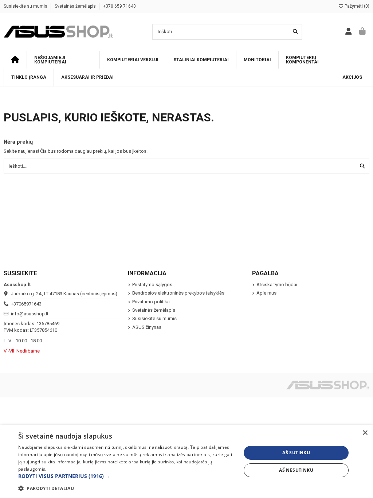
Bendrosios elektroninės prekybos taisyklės (178, 293)
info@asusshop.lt (29, 313)
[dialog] (186, 461)
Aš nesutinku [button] (296, 470)
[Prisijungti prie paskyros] (348, 32)
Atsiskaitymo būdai (276, 284)
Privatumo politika (151, 301)
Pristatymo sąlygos (152, 284)
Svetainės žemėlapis (76, 6)
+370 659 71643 (119, 6)
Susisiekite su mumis (26, 6)
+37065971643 (26, 304)
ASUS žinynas (146, 327)
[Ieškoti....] (295, 32)
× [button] (365, 433)
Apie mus (266, 293)
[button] (126, 476)
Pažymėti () (356, 6)
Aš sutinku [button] (296, 453)
